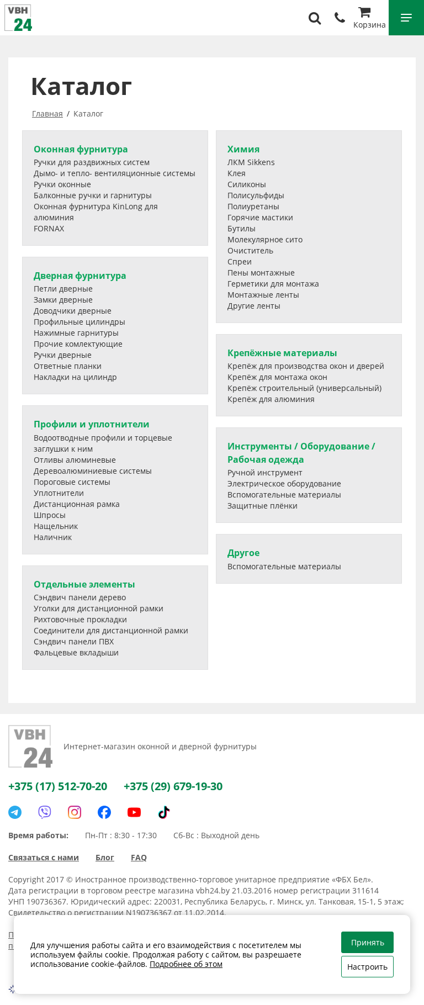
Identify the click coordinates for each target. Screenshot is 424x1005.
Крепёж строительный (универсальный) (304, 388)
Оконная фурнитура (81, 149)
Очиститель (250, 250)
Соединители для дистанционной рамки (111, 630)
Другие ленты (253, 305)
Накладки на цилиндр (75, 377)
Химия (243, 149)
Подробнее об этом (186, 964)
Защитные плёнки (262, 505)
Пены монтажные (261, 272)
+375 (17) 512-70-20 (57, 786)
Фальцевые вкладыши (76, 652)
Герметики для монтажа (273, 283)
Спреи (239, 261)
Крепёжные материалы (282, 353)
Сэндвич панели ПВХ (74, 641)
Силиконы (246, 184)
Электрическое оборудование (284, 483)
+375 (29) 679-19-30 (173, 786)
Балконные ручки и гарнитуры (93, 195)
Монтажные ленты (263, 294)
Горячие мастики (260, 217)
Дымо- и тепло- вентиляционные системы (114, 173)
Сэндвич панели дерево (80, 597)
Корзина (369, 24)
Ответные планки (68, 366)
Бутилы (241, 228)
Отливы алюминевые (75, 459)
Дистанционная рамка (77, 504)
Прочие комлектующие (78, 343)
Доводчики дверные (73, 310)
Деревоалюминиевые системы (93, 471)
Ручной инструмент (265, 472)
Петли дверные (63, 288)
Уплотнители (59, 493)
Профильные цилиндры (79, 321)
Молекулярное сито (265, 239)
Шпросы (50, 515)
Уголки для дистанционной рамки (98, 608)
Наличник (53, 537)
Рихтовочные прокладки (80, 619)
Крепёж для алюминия (271, 399)
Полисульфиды (255, 195)
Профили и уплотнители (92, 424)
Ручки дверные (63, 355)
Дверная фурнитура (80, 275)
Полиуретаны (253, 206)
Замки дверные (63, 299)
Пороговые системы (72, 482)
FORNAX (49, 228)
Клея (236, 173)
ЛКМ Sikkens (251, 162)
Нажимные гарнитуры (76, 332)
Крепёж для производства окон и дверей (305, 366)
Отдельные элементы (84, 584)
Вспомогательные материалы (284, 494)
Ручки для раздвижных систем (92, 162)
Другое (243, 553)
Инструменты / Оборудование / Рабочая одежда (301, 452)
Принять (367, 942)
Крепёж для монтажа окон (277, 377)
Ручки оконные (62, 184)
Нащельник (56, 526)
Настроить (367, 966)
